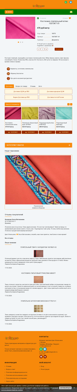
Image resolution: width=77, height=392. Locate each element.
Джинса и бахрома (38, 208)
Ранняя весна (38, 206)
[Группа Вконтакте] (45, 356)
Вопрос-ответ (10, 369)
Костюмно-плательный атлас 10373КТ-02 (11, 123)
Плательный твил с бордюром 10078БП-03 (38, 247)
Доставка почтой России (55, 97)
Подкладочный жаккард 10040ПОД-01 (61, 123)
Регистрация (45, 369)
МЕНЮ (10, 12)
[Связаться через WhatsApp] (66, 2)
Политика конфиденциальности (16, 372)
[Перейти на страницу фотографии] (38, 180)
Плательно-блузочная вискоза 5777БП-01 (38, 301)
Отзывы (8, 366)
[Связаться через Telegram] (71, 2)
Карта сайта (10, 381)
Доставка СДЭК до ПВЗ (21, 91)
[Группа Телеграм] (41, 356)
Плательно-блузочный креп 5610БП (30, 123)
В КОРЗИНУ (14, 132)
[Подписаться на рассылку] (71, 12)
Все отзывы (9, 238)
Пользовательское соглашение (16, 378)
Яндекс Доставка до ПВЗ (21, 97)
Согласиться (65, 388)
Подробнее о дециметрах (44, 45)
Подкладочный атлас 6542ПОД (46, 123)
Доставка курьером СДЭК (55, 91)
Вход (42, 366)
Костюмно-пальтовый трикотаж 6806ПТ (38, 273)
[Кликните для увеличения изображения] (20, 28)
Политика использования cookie (16, 375)
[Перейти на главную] (38, 6)
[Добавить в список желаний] (66, 18)
